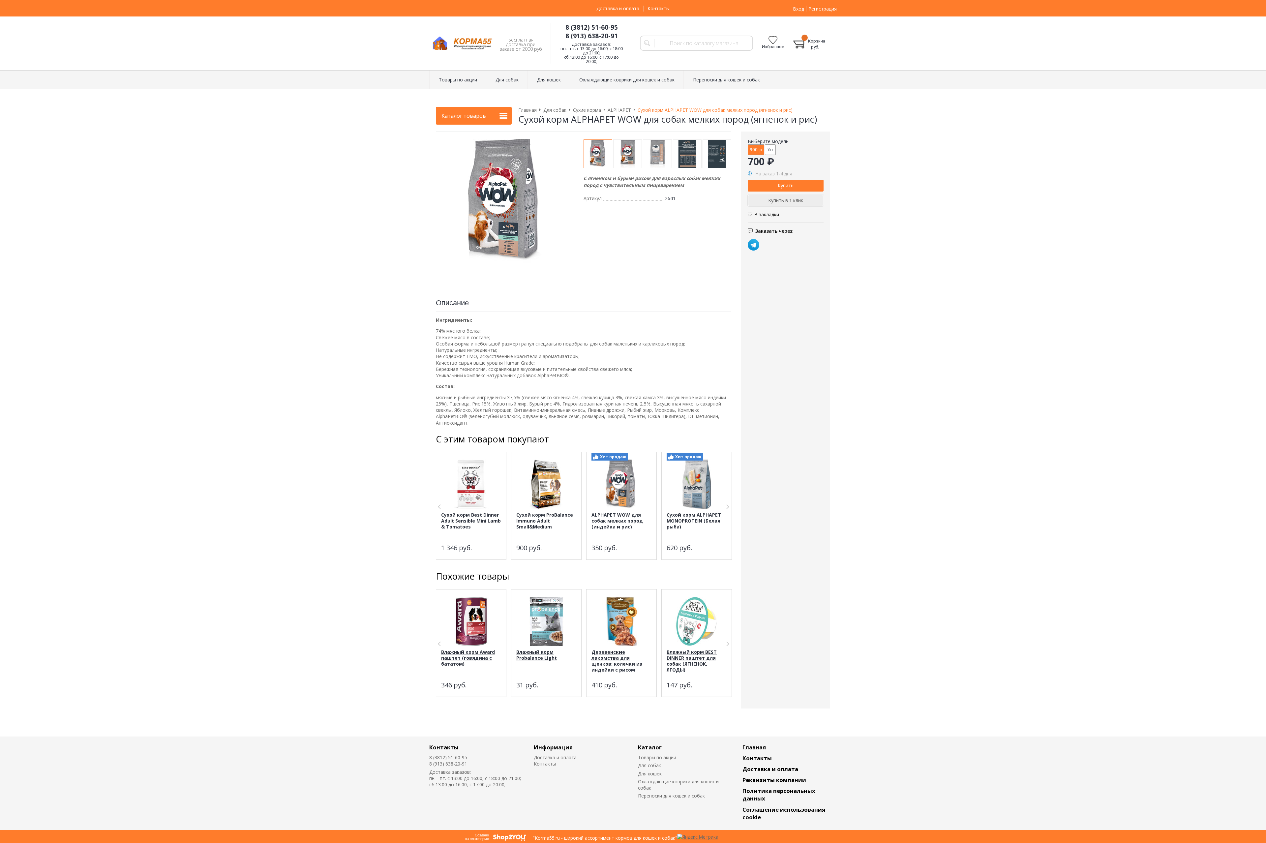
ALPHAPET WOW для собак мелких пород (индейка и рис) (617, 521)
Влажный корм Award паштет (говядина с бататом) (468, 658)
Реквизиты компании (774, 780)
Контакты (659, 8)
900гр (756, 149)
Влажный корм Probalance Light (536, 655)
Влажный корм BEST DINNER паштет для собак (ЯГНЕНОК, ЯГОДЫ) (692, 661)
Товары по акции (657, 757)
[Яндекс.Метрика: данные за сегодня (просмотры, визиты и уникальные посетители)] (697, 837)
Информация (553, 747)
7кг (770, 149)
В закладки (766, 214)
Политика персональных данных (778, 794)
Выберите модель (768, 141)
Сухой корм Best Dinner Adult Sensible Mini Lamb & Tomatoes (471, 521)
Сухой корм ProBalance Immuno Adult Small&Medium (544, 521)
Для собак (649, 765)
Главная (754, 747)
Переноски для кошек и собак (671, 796)
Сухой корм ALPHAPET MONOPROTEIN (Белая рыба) (694, 521)
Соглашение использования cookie (783, 813)
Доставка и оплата (617, 8)
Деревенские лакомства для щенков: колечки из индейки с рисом (616, 661)
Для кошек (650, 773)
